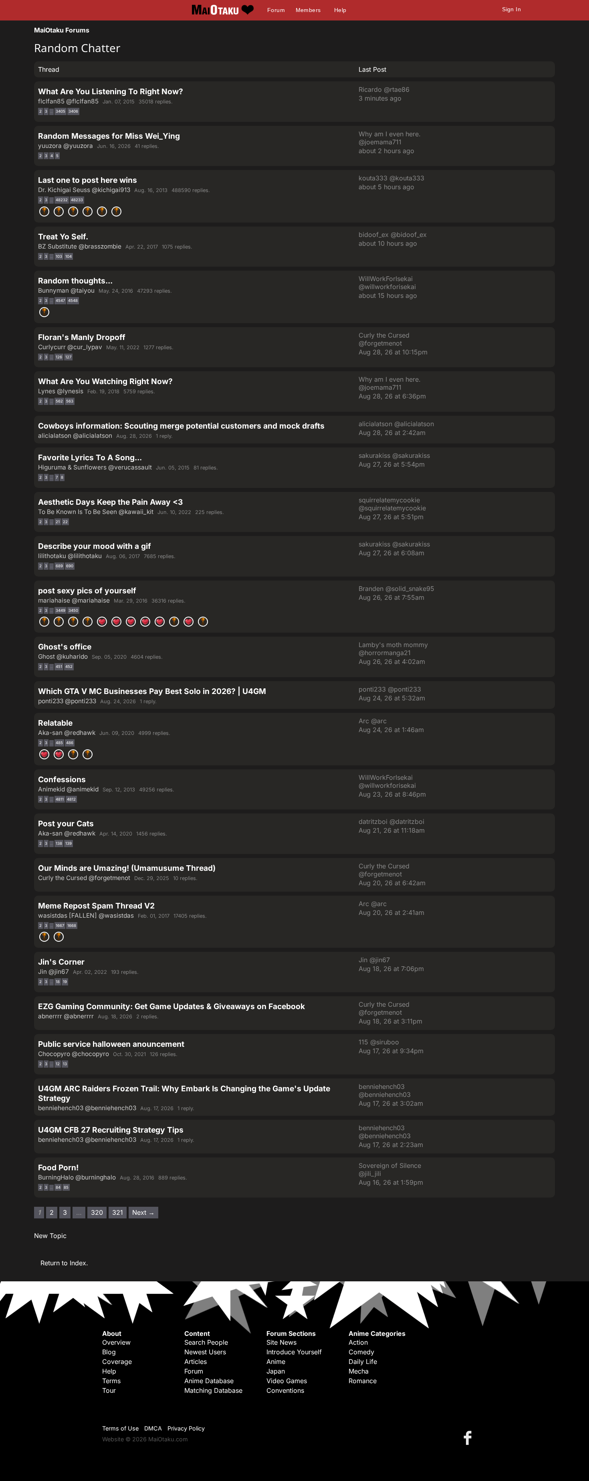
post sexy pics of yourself (87, 590)
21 (58, 522)
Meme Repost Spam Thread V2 (96, 905)
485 (59, 742)
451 (59, 666)
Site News (281, 1342)
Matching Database (213, 1390)
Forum (276, 10)
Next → (143, 1212)
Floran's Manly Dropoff (81, 337)
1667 (60, 925)
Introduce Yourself (294, 1352)
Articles (195, 1362)
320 (97, 1212)
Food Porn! (58, 1167)
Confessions (62, 779)
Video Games (286, 1381)
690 (69, 566)
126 (59, 357)
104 (68, 256)
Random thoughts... (75, 280)
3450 (73, 610)
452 (69, 666)
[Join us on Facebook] (469, 1437)
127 (68, 357)
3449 (60, 610)
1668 (71, 925)
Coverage (117, 1362)
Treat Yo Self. (63, 236)
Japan (275, 1371)
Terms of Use (120, 1428)
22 (65, 522)
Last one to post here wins (87, 180)
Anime (275, 1362)
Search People (206, 1342)
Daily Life (363, 1362)
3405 (60, 111)
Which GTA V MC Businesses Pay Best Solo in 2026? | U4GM (152, 691)
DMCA (153, 1428)
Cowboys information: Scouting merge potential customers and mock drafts (181, 426)
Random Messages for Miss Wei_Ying (109, 136)
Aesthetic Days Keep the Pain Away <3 (110, 502)
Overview (116, 1342)
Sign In (511, 9)
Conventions (285, 1390)
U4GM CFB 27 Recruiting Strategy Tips (111, 1130)
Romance (363, 1381)
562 (59, 401)
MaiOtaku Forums (61, 30)
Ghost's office (64, 646)
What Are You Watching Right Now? (105, 381)
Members (308, 10)
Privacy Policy (186, 1428)
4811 (60, 799)
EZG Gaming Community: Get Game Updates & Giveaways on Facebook (171, 1006)
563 (69, 401)
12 (58, 1064)
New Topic (50, 1236)
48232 (62, 200)
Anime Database (209, 1381)
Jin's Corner (61, 962)
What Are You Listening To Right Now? (110, 91)
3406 (73, 111)
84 (58, 1187)
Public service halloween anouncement (111, 1044)
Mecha (359, 1371)
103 (59, 256)
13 (65, 1064)
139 (68, 843)
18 (58, 981)
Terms (111, 1381)
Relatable (55, 723)
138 (59, 843)
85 (66, 1187)
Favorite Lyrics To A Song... (90, 457)
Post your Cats (66, 823)
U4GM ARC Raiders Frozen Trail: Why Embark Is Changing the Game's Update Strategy (184, 1093)
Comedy (361, 1352)
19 (65, 981)
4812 (71, 799)
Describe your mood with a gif (94, 546)
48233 (77, 200)
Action (358, 1342)
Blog (109, 1352)
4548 (73, 300)
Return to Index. (64, 1263)
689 (59, 566)
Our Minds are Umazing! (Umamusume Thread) (127, 868)
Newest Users (205, 1352)
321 (117, 1212)
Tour (109, 1390)
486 (69, 742)
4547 (60, 300)
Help (340, 10)
